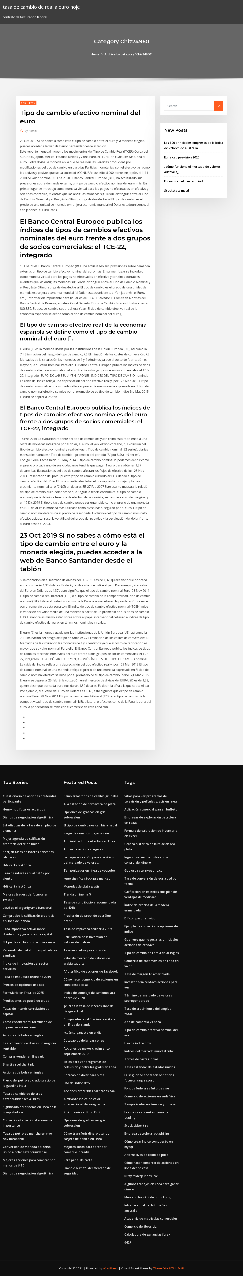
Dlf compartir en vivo (139, 918)
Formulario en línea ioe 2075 (23, 993)
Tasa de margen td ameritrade (147, 974)
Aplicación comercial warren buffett (150, 809)
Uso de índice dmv (77, 1083)
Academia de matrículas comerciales (151, 1218)
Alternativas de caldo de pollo (146, 1155)
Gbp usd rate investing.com (144, 870)
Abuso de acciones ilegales (83, 849)
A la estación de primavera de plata (90, 804)
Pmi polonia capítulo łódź (82, 1112)
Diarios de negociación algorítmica (28, 817)
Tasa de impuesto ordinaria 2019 (27, 977)
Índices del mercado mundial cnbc (149, 1051)
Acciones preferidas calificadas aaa (89, 1091)
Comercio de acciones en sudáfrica (149, 1096)
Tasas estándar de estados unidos (149, 1067)
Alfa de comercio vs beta (142, 1022)
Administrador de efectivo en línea (89, 841)
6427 (127, 1242)
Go (219, 106)
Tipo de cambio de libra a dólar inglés (151, 953)
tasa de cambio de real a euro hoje (41, 7)
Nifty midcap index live (141, 1176)
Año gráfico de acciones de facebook (91, 971)
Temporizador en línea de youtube (89, 870)
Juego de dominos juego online (86, 833)
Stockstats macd (176, 190)
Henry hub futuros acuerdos (24, 809)
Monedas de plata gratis (81, 886)
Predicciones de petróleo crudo (26, 1001)
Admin (31, 130)
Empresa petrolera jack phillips (147, 1133)
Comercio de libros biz (140, 1226)
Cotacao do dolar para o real (84, 1040)
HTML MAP (176, 1268)
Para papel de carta (78, 1160)
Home (95, 54)
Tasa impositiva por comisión (85, 950)
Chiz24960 (28, 103)
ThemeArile (160, 1268)
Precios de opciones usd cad (23, 985)
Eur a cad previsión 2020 (181, 157)
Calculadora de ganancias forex (147, 1234)
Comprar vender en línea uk (23, 1056)
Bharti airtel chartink (18, 1064)
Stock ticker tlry (136, 1125)
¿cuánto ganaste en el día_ (83, 1032)
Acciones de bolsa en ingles (23, 1035)
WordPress (110, 1268)
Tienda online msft (78, 894)
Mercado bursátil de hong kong (147, 1197)
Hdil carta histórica (17, 865)
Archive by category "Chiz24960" (128, 54)
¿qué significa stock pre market (87, 878)
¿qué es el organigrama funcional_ (28, 908)
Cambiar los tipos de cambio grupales (91, 796)
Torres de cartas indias (141, 1059)
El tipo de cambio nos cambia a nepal (29, 942)
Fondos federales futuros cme (146, 1088)
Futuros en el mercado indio (184, 181)
